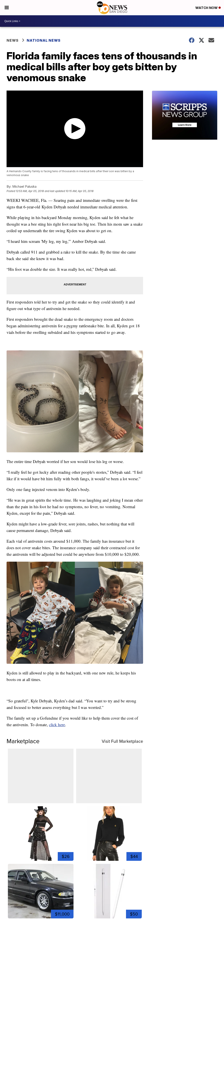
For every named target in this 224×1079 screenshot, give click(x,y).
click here (57, 724)
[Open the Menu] (6, 7)
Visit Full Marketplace (122, 741)
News (13, 40)
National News (44, 40)
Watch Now (207, 8)
